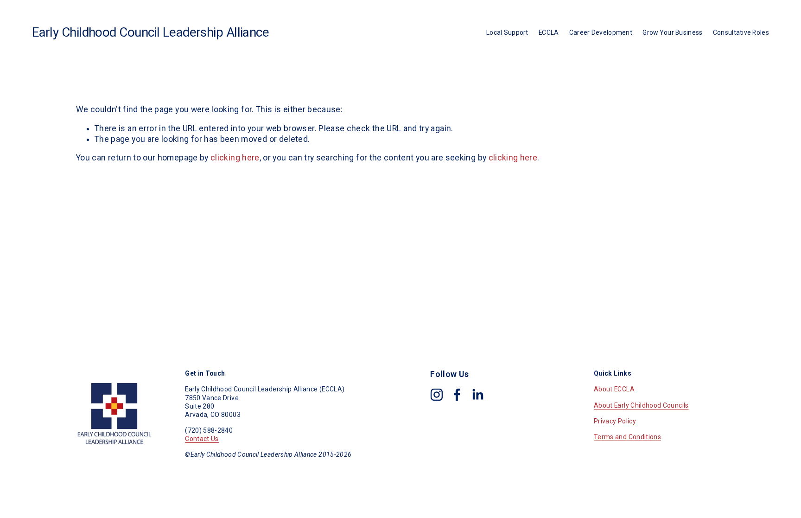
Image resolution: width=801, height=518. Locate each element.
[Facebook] (457, 394)
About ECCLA (614, 389)
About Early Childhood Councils (641, 405)
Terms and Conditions (627, 437)
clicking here (235, 157)
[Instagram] (436, 394)
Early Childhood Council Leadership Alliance (150, 32)
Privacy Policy (615, 421)
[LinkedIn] (477, 394)
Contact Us (202, 438)
